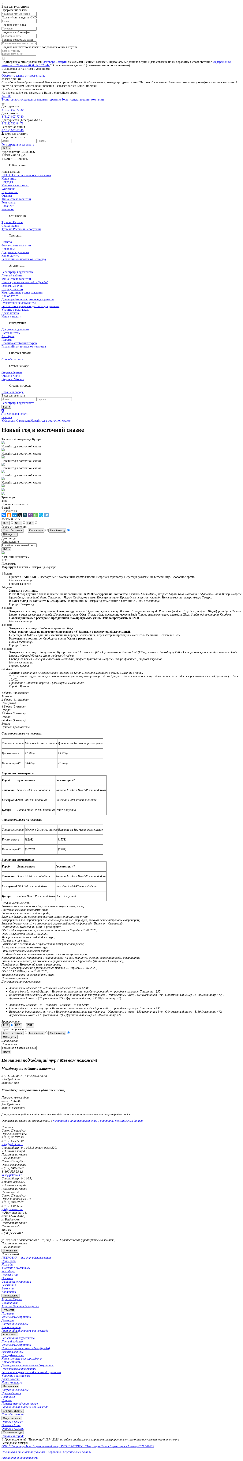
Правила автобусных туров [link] (19, 343)
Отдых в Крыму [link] (12, 372)
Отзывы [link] (7, 195)
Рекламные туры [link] (12, 285)
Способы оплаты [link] (13, 359)
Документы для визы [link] (15, 252)
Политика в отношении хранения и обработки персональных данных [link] (46, 1452)
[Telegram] (46, 515)
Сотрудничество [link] (12, 289)
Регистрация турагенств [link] (17, 272)
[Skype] (41, 515)
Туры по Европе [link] (12, 222)
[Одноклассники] (9, 515)
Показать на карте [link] (14, 1154)
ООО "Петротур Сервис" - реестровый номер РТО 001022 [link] (115, 1446)
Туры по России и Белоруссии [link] (21, 229)
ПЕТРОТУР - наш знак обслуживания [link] (26, 175)
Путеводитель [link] (11, 332)
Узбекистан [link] (9, 420)
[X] (19, 515)
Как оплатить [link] (10, 255)
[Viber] (30, 515)
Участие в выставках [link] (15, 185)
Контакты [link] (8, 209)
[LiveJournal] (25, 515)
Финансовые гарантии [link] (16, 199)
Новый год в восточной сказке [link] (50, 420)
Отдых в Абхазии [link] (13, 379)
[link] (121, 97)
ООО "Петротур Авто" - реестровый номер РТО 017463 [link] (39, 1446)
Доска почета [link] (10, 313)
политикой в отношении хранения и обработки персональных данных (98, 1120)
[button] (6, 148)
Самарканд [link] (23, 420)
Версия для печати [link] (16, 413)
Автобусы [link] (8, 336)
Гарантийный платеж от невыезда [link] (24, 259)
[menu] (121, 1273)
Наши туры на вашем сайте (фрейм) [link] (25, 282)
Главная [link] (7, 417)
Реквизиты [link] (9, 202)
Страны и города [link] (13, 392)
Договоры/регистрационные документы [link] (28, 299)
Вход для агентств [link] (16, 133)
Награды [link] (7, 182)
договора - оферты (55, 61)
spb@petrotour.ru (12, 1209)
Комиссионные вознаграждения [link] (22, 292)
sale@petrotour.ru (12, 1144)
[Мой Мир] (14, 515)
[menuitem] (121, 1254)
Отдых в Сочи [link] (11, 375)
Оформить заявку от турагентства (23, 75)
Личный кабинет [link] (13, 275)
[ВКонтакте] (4, 515)
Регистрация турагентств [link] (18, 144)
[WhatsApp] (35, 515)
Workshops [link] (8, 188)
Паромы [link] (7, 339)
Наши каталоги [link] (11, 316)
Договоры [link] (8, 248)
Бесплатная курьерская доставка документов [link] (30, 306)
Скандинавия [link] (10, 225)
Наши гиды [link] (9, 178)
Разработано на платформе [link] (20, 1457)
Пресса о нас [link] (10, 192)
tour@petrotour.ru (12, 1175)
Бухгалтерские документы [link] (19, 302)
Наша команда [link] (11, 171)
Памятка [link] (7, 242)
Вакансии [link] (8, 205)
